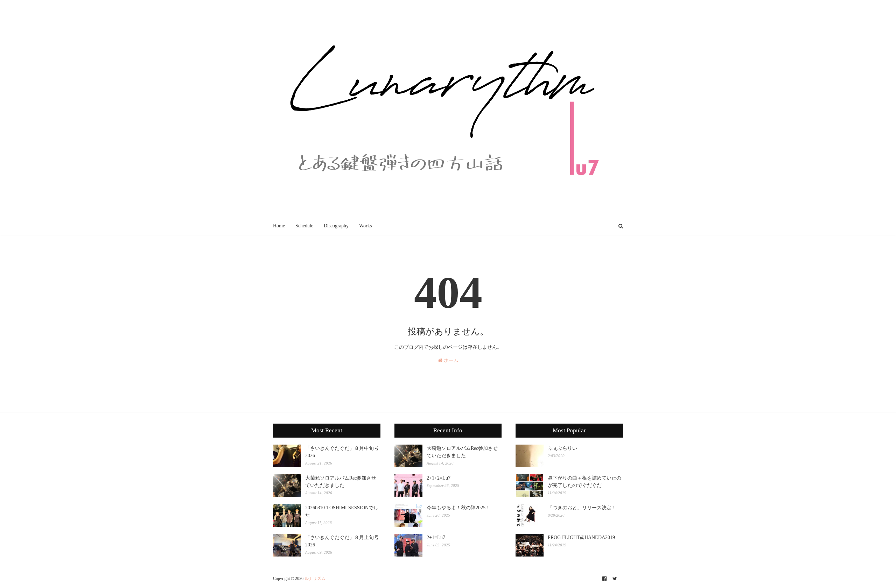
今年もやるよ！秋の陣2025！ (458, 507)
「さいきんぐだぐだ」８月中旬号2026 (342, 452)
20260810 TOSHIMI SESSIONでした (341, 511)
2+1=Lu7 (436, 537)
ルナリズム (315, 578)
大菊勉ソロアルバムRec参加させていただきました (340, 481)
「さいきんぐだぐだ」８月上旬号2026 (342, 541)
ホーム (450, 360)
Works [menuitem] (365, 225)
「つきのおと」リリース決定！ (582, 507)
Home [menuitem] (279, 225)
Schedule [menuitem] (304, 225)
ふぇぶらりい (562, 448)
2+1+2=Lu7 (438, 478)
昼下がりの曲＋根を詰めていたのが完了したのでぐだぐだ (584, 481)
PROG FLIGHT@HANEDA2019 (581, 537)
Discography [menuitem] (336, 225)
